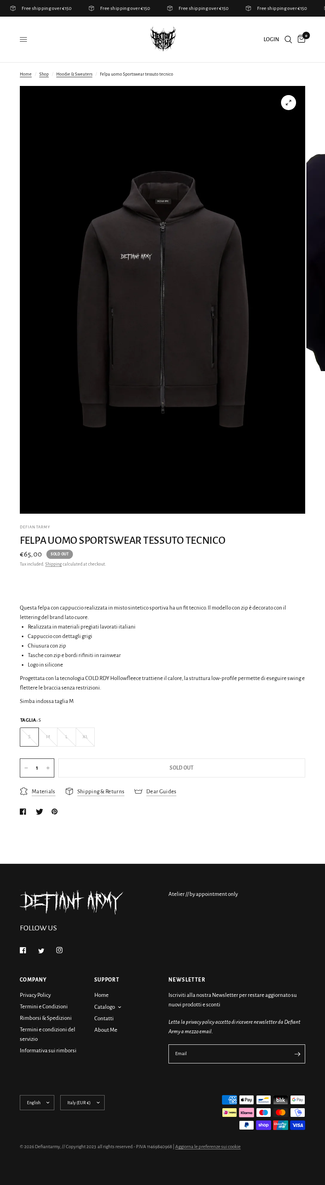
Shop (44, 74)
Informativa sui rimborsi (48, 1051)
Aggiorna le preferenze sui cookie (208, 1146)
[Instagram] (65, 950)
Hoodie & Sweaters (74, 74)
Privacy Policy (35, 995)
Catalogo (104, 1007)
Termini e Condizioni (44, 1007)
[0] (300, 39)
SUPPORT (107, 980)
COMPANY (33, 980)
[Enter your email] (297, 1053)
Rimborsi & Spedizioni (46, 1018)
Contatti (104, 1018)
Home (26, 74)
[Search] (288, 39)
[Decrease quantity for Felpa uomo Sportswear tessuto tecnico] (26, 768)
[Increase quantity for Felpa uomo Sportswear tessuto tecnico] (48, 768)
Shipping (53, 564)
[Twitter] (46, 950)
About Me (105, 1030)
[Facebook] (28, 950)
